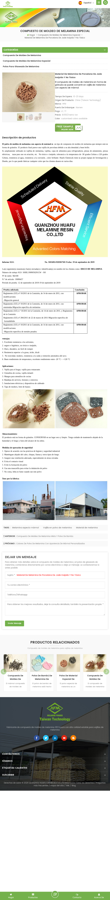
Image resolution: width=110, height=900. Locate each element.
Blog (74, 785)
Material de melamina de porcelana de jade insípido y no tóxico (49, 575)
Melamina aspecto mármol (25, 527)
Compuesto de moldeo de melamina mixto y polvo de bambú (45, 536)
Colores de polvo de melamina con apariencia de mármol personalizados (50, 543)
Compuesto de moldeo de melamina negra (15, 677)
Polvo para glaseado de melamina (21, 66)
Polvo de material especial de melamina (68, 677)
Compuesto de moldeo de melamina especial (26, 61)
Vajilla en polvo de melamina (57, 527)
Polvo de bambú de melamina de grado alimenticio (42, 677)
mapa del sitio (57, 785)
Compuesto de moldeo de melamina (22, 55)
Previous (3, 671)
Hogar (32, 35)
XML (68, 785)
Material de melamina (87, 527)
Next (106, 671)
